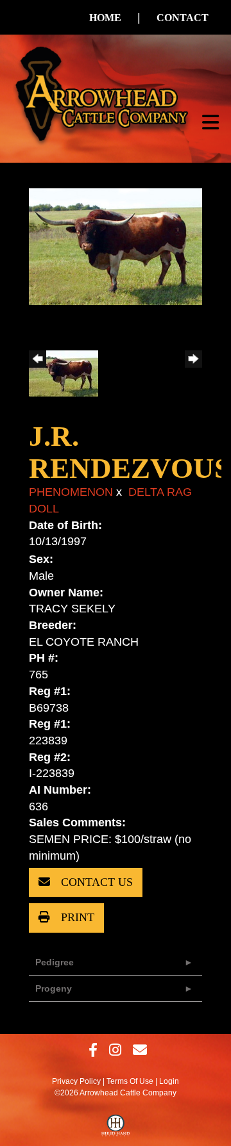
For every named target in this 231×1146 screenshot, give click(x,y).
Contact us (95, 882)
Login (169, 1081)
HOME (105, 17)
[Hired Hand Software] (115, 1129)
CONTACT (183, 17)
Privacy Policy (76, 1081)
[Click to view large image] (115, 246)
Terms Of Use (130, 1081)
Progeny (53, 988)
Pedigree (54, 962)
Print (76, 917)
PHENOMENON (71, 492)
